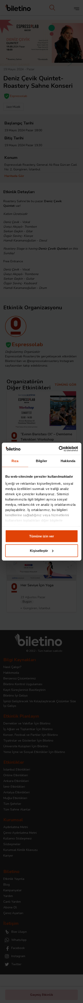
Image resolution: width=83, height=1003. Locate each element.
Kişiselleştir (39, 550)
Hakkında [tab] (68, 461)
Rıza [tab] (15, 461)
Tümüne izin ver (41, 536)
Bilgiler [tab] (41, 461)
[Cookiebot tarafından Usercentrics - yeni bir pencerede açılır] (59, 449)
